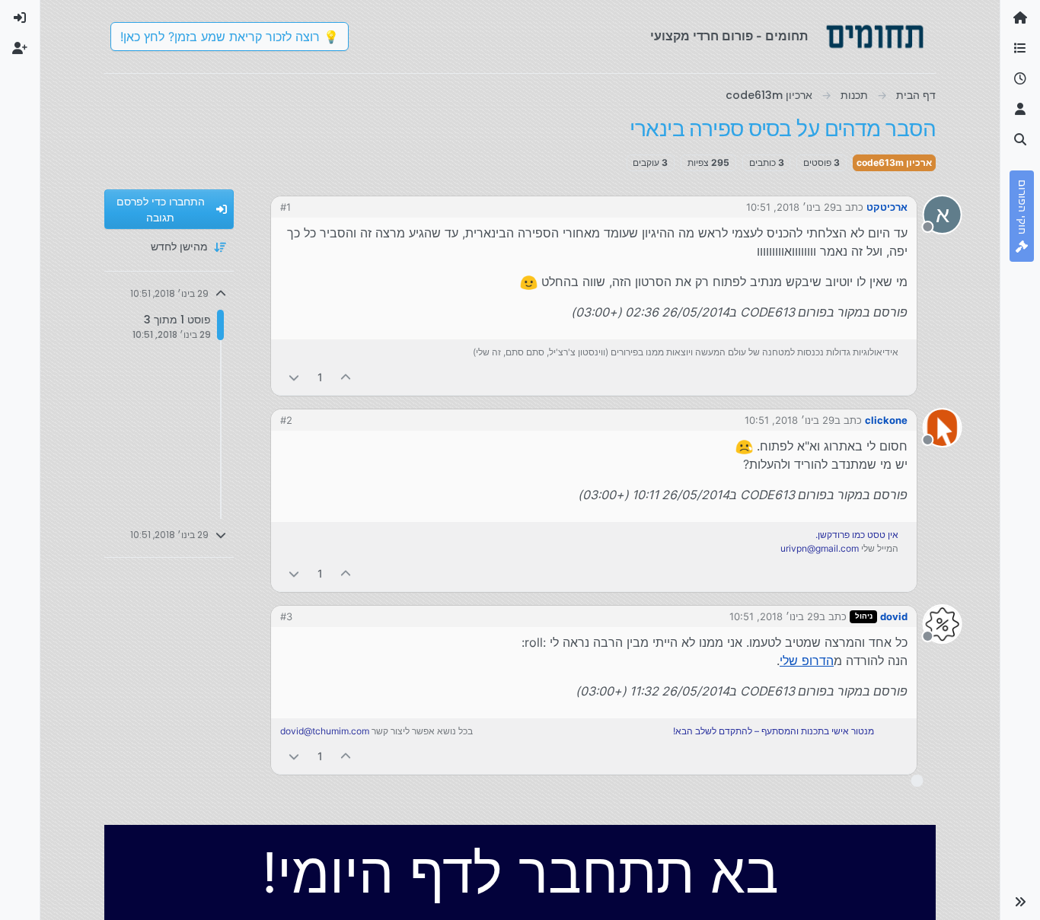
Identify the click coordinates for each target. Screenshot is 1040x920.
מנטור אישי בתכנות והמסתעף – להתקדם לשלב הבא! (773, 731)
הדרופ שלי (807, 660)
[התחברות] (19, 18)
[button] (1020, 902)
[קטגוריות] (1020, 49)
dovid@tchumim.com (324, 731)
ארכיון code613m (894, 162)
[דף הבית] (1020, 18)
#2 (286, 420)
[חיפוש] (1020, 140)
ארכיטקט (887, 207)
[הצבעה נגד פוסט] (294, 377)
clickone (886, 420)
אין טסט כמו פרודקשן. (856, 534)
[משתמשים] (1020, 109)
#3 (286, 616)
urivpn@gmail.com (819, 548)
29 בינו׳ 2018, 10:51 (791, 207)
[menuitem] (19, 18)
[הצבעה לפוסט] (346, 377)
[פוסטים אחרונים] (1020, 79)
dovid (894, 616)
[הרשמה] (19, 49)
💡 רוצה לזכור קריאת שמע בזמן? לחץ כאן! (229, 36)
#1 (285, 207)
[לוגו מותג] (875, 36)
